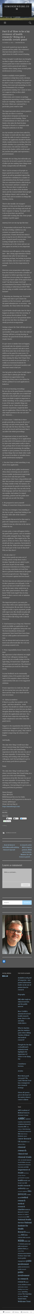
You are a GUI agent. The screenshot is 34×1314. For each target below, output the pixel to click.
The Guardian (26, 1294)
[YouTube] (7, 976)
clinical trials (24, 1157)
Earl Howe (26, 1173)
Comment (25, 885)
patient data (22, 1249)
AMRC (21, 1118)
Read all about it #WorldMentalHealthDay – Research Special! (10, 847)
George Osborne (21, 1175)
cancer (25, 1136)
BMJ (19, 1134)
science (24, 1284)
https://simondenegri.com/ (11, 806)
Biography (21, 994)
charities (24, 1142)
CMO (19, 1160)
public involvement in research (23, 1275)
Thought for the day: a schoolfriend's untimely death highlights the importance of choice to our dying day (25, 1052)
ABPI (19, 1110)
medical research (11, 832)
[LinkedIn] (3, 961)
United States (22, 1299)
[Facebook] (3, 976)
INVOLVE (22, 1194)
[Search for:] (17, 902)
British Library (24, 1133)
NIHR (21, 1240)
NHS (23, 1235)
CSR (21, 1160)
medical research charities (21, 1206)
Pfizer (22, 1251)
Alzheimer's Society (23, 1115)
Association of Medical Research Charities (24, 1124)
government (21, 1178)
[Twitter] (4, 976)
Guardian (27, 1177)
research (21, 1282)
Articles (20, 1071)
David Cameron (27, 1160)
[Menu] (5, 22)
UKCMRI (25, 1296)
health (20, 1180)
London (29, 1194)
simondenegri (20, 42)
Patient (22, 1244)
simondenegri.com (17, 7)
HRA (29, 1191)
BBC (25, 1127)
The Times (20, 1296)
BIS (30, 1131)
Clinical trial (23, 1154)
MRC (28, 1217)
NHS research (26, 1237)
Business (20, 1136)
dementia (28, 1162)
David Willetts (21, 1162)
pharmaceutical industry (24, 1253)
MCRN (19, 1197)
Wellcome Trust (24, 1301)
